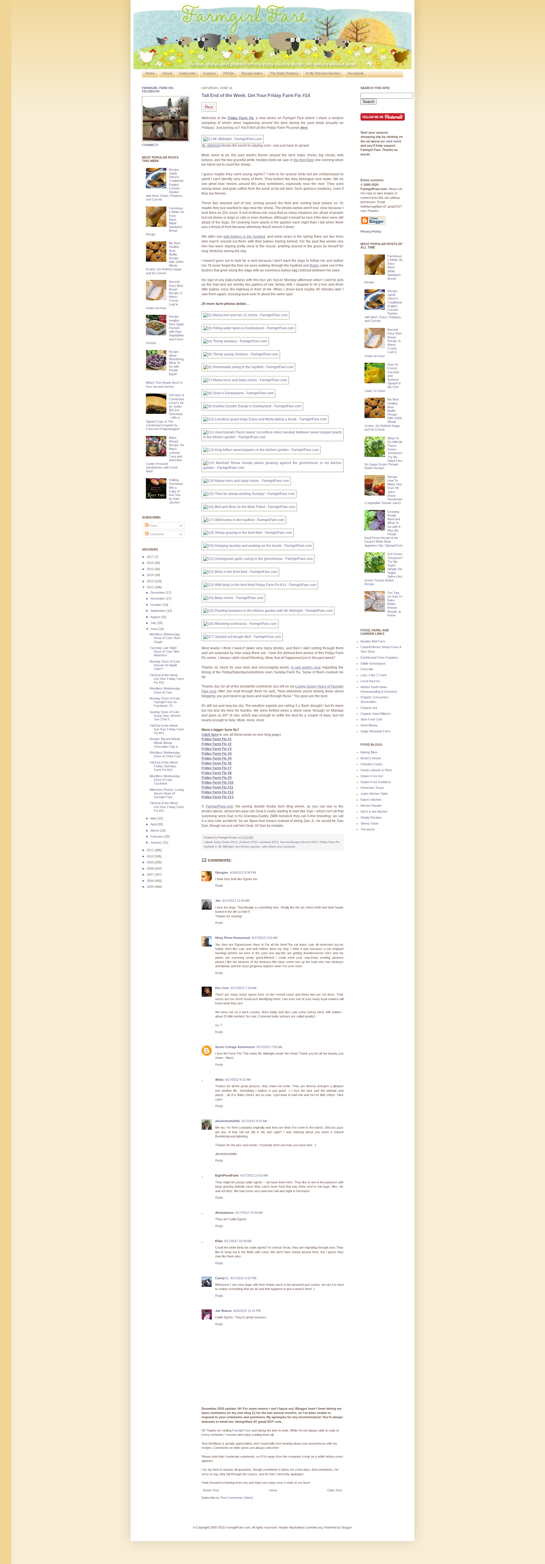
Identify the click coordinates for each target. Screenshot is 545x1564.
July (153, 623)
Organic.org (368, 707)
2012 (150, 587)
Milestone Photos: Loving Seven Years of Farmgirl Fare (167, 793)
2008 (150, 868)
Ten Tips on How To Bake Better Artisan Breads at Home (394, 604)
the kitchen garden (248, 846)
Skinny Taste (369, 823)
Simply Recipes (371, 817)
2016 (150, 562)
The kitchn (367, 829)
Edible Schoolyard (372, 663)
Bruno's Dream (370, 758)
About (167, 73)
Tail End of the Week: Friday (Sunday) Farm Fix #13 (164, 766)
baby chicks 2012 (225, 842)
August (155, 617)
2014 (150, 575)
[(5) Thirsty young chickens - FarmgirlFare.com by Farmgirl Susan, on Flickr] (241, 354)
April (153, 824)
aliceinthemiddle (227, 1121)
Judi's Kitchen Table (374, 793)
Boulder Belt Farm (372, 641)
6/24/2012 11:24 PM (247, 1310)
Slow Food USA (371, 719)
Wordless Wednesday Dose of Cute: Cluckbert (165, 779)
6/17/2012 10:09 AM (249, 1212)
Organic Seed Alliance (375, 713)
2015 (150, 569)
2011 (150, 850)
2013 (150, 581)
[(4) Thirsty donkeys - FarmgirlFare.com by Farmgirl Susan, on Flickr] (235, 341)
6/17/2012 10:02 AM (254, 1175)
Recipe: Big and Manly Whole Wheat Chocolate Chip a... (165, 742)
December (158, 592)
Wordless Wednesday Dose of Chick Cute (165, 754)
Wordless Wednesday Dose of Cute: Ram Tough (165, 638)
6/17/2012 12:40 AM (236, 900)
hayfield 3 (210, 846)
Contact (209, 73)
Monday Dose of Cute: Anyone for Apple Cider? (165, 665)
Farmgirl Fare (241, 1430)
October (156, 604)
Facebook (356, 73)
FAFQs (228, 73)
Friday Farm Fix (329, 842)
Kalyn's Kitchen (371, 799)
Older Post (334, 1490)
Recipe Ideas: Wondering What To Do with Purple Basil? (176, 363)
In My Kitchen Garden (323, 73)
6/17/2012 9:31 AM (238, 1079)
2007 (150, 874)
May (153, 818)
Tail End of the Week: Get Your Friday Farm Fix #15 (167, 678)
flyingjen (221, 872)
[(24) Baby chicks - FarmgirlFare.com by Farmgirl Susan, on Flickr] (233, 598)
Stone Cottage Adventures (235, 1047)
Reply (219, 885)
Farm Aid (366, 669)
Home (150, 73)
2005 (150, 886)
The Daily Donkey (284, 73)
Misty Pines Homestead (232, 937)
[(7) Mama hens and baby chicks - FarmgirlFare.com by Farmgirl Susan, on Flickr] (245, 380)
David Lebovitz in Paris (376, 770)
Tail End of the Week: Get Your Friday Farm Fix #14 (256, 95)
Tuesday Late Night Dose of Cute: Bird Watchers (164, 651)
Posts (152, 525)
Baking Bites (369, 752)
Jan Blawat (223, 1310)
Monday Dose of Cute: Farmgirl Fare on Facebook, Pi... (165, 702)
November (158, 598)
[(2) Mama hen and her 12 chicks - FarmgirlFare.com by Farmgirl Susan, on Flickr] (245, 315)
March (155, 830)
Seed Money (369, 725)
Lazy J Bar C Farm (373, 675)
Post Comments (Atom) (237, 1497)
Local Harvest (370, 681)
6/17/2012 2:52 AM (264, 937)
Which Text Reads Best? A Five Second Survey (164, 384)
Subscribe (187, 73)
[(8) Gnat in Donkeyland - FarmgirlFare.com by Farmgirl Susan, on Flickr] (238, 393)
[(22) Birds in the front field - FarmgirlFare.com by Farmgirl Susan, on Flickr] (240, 572)
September (158, 610)
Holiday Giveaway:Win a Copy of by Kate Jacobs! (176, 491)
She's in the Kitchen (373, 811)
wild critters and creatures (278, 846)
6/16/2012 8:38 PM (243, 872)
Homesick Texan (372, 787)
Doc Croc (222, 988)
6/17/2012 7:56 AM (269, 1047)
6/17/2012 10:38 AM (237, 1241)
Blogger (346, 1527)
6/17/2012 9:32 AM (254, 1121)
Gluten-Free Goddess (375, 782)
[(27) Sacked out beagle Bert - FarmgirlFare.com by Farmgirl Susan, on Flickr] (242, 637)
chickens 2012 (248, 842)
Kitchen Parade (371, 805)
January (156, 842)
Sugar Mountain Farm (375, 731)
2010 (150, 856)
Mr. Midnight (226, 846)
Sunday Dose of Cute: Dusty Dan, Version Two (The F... (165, 715)
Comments (156, 534)
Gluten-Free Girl (371, 776)
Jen (218, 900)
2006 (150, 880)
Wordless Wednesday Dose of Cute (165, 690)
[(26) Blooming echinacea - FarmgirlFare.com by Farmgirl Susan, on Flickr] (240, 624)
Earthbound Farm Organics (379, 657)
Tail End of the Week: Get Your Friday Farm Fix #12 (167, 806)
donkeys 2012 (269, 842)
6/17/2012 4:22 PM (243, 1278)
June (154, 629)
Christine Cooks (371, 764)
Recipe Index (252, 73)
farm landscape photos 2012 (299, 842)
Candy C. (222, 1278)
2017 (150, 556)
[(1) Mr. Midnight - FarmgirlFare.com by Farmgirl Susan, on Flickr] (232, 139)
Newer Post (211, 1490)
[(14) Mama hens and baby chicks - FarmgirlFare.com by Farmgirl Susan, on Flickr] (246, 481)
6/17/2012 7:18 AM (243, 988)
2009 (150, 862)
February (157, 836)
